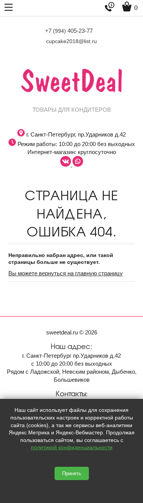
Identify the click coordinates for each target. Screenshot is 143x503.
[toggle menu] (8, 6)
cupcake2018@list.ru (71, 41)
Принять (71, 473)
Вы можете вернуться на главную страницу (65, 273)
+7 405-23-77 (69, 30)
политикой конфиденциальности (71, 447)
